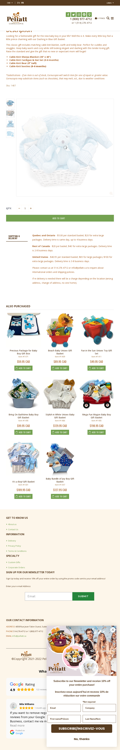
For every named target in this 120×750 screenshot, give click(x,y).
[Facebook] (68, 14)
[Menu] (112, 18)
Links (109, 3)
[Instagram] (78, 14)
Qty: (9, 208)
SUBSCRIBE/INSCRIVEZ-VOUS (82, 728)
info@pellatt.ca (19, 636)
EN (18, 2)
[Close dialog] (113, 630)
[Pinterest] (84, 14)
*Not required (89, 702)
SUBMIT (83, 596)
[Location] (89, 14)
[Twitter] (73, 14)
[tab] (17, 237)
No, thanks (82, 739)
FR (22, 2)
